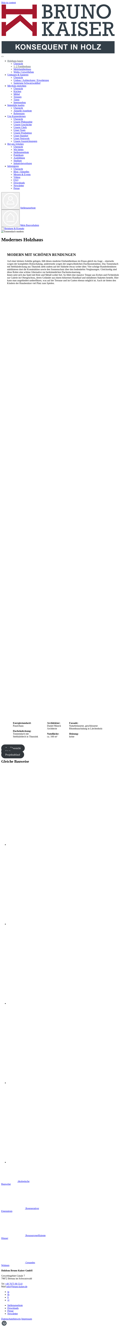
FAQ (16, 180)
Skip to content (8, 2)
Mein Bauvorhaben (29, 225)
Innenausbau (20, 102)
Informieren (13, 166)
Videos (17, 177)
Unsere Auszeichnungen (25, 141)
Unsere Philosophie (23, 121)
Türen (16, 99)
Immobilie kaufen (15, 105)
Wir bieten (19, 149)
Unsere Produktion (23, 133)
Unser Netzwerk (22, 138)
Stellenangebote (21, 152)
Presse (17, 188)
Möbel (17, 94)
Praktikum (19, 155)
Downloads (19, 182)
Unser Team (19, 130)
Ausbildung (19, 157)
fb (8, 1294)
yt (8, 1300)
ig (8, 1291)
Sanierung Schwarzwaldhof (27, 83)
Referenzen (19, 113)
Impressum (26, 1319)
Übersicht (18, 63)
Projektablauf (12, 754)
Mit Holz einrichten (16, 85)
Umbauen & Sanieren (17, 74)
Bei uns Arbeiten (15, 144)
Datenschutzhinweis (11, 1319)
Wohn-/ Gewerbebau (24, 72)
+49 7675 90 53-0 (13, 1283)
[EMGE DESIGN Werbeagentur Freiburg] (4, 1325)
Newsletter (19, 185)
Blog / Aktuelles (21, 171)
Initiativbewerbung (23, 163)
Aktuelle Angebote (23, 110)
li (8, 1297)
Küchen (17, 91)
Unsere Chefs (20, 127)
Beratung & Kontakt (14, 228)
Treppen (18, 97)
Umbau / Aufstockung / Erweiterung (31, 80)
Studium (18, 160)
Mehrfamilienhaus (22, 69)
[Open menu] (2, 56)
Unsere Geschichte (23, 124)
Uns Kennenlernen (16, 116)
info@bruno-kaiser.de (16, 1286)
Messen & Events (22, 174)
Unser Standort (21, 135)
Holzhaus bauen (15, 61)
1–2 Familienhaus (22, 66)
